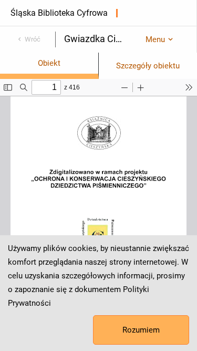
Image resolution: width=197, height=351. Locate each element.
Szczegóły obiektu (148, 66)
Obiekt (49, 63)
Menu (155, 39)
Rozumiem (141, 330)
